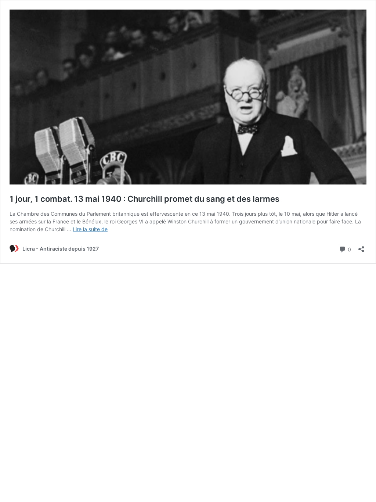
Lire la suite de (90, 229)
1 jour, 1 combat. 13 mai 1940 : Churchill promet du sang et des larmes (144, 199)
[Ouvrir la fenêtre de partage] (361, 246)
